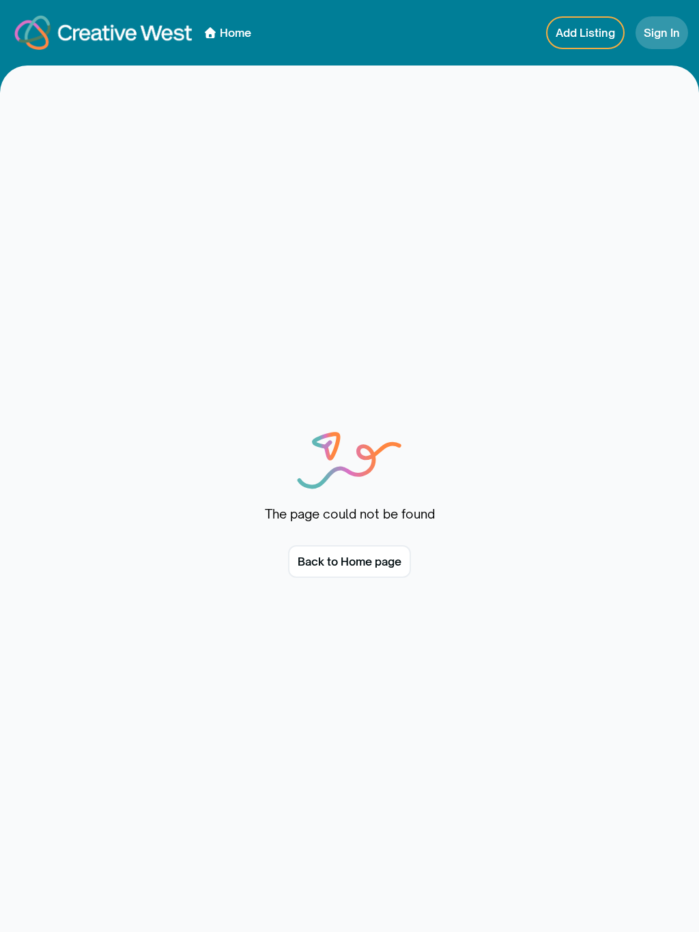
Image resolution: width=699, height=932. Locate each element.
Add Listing (585, 33)
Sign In (662, 33)
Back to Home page (349, 561)
